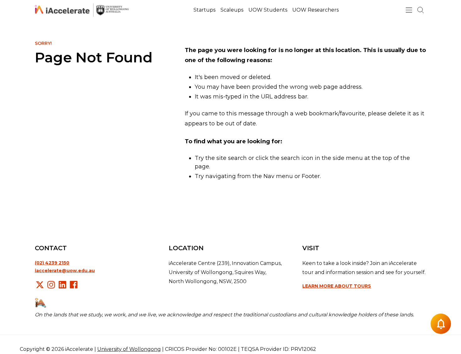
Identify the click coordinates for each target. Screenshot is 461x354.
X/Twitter (40, 285)
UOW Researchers (315, 10)
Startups (204, 10)
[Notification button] (441, 324)
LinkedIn (62, 285)
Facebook (74, 285)
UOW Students (267, 10)
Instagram (51, 285)
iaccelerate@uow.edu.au (65, 270)
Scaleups (231, 10)
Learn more (336, 286)
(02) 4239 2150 (52, 263)
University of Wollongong (129, 349)
